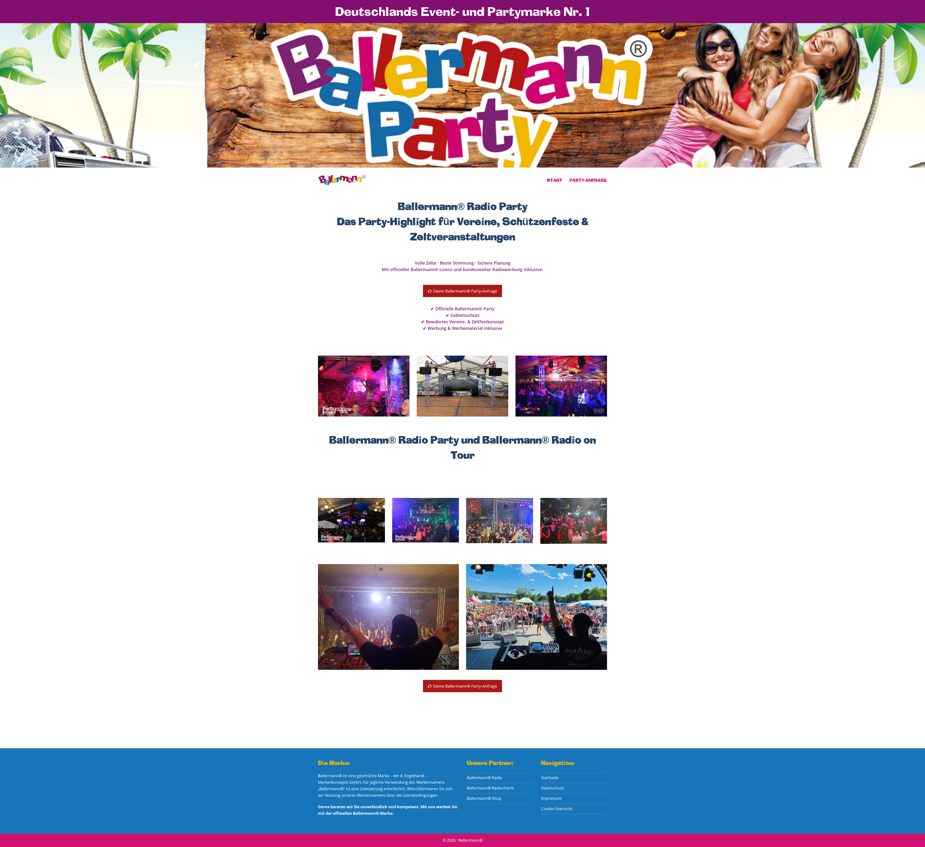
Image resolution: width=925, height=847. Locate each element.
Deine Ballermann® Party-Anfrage (464, 291)
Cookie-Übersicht (556, 808)
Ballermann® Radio (484, 777)
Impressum (551, 798)
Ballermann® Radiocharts (490, 788)
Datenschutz (552, 788)
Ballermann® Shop (484, 798)
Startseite (550, 777)
